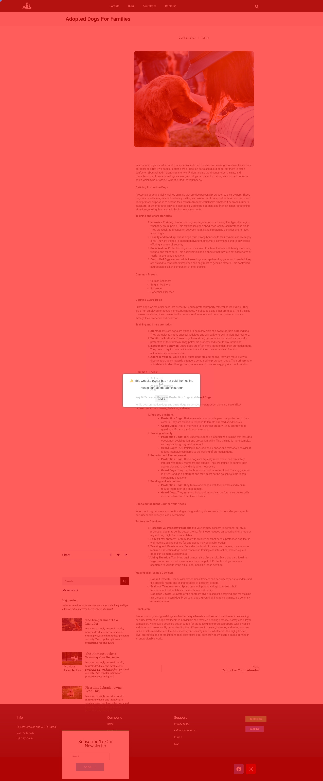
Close (161, 398)
